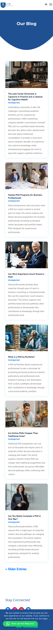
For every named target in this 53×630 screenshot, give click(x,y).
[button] (20, 624)
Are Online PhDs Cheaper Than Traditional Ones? (23, 434)
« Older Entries (16, 569)
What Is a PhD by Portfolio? (21, 356)
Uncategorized (14, 102)
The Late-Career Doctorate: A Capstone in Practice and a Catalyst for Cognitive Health (25, 96)
